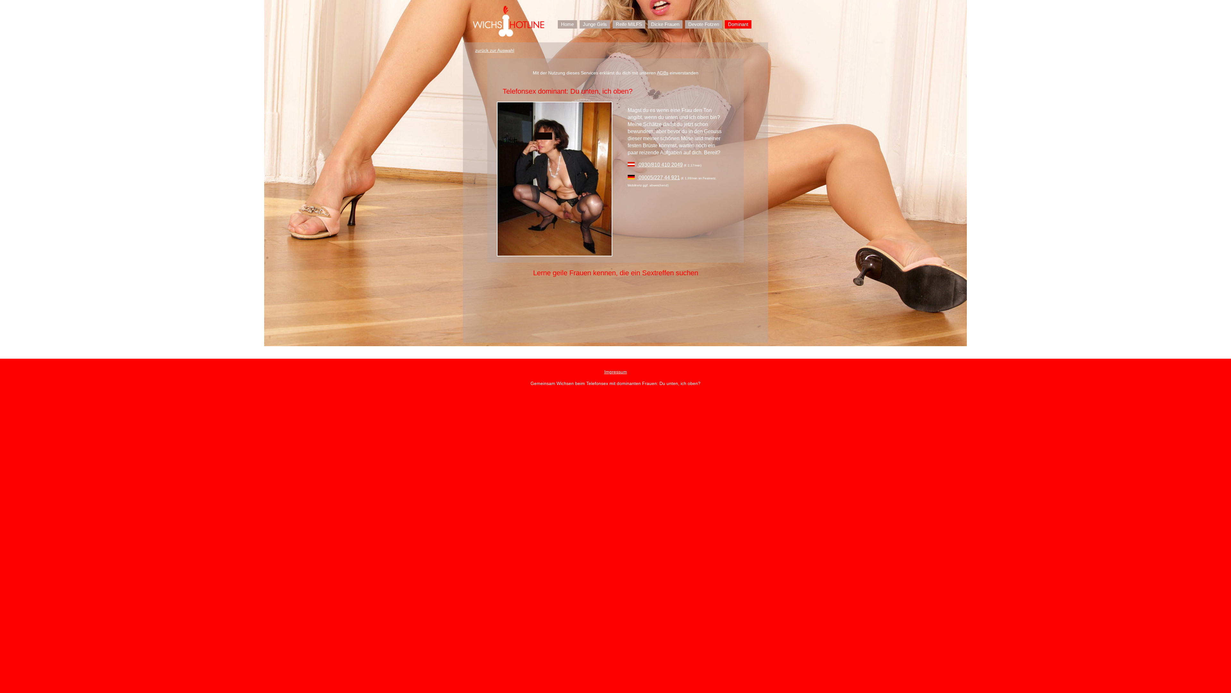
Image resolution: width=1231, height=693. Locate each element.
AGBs (662, 72)
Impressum (615, 371)
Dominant (738, 24)
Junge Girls (595, 24)
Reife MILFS (629, 24)
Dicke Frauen (665, 24)
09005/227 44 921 (658, 177)
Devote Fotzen (703, 24)
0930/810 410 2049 (660, 164)
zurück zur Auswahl (494, 50)
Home (567, 24)
